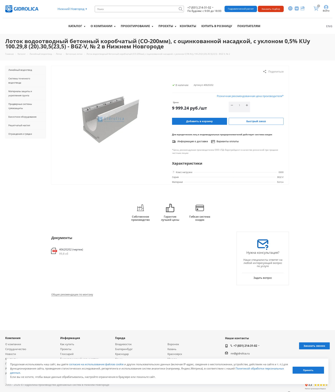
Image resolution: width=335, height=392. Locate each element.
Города (120, 338)
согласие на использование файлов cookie (96, 364)
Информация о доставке (192, 141)
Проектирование (135, 26)
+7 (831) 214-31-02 (199, 7)
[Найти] (180, 9)
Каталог (75, 26)
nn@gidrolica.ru (240, 353)
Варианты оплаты (227, 141)
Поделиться (276, 71)
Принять (308, 370)
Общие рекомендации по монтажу (72, 294)
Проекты (165, 26)
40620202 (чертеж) (71, 249)
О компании (101, 26)
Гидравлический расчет (241, 8)
